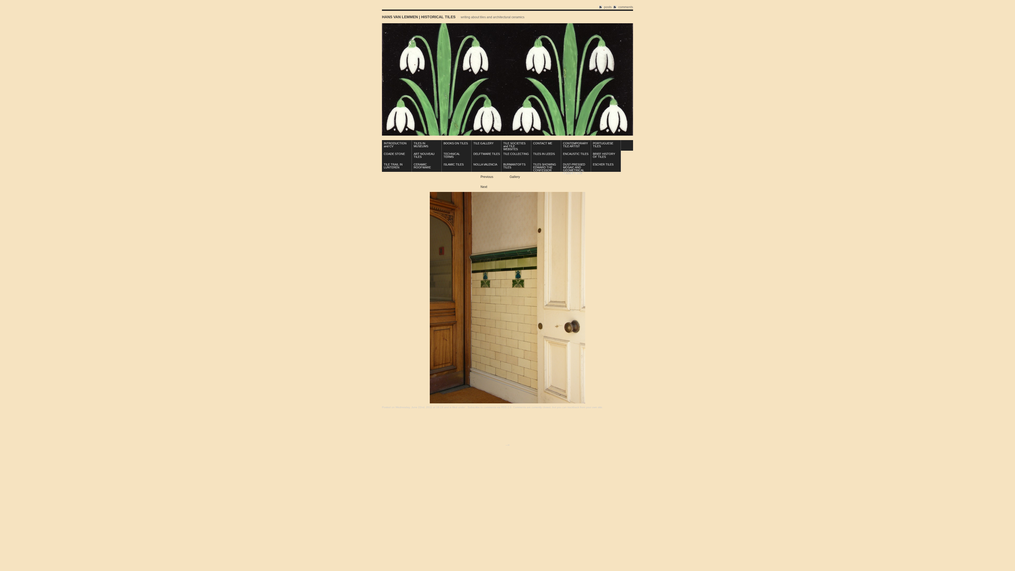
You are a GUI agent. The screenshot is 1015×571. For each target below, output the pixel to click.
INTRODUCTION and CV (395, 145)
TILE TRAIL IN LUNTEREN (393, 166)
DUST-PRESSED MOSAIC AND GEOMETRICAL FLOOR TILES (574, 169)
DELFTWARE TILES (486, 153)
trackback (573, 407)
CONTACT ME (542, 143)
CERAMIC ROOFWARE (422, 166)
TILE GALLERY (483, 143)
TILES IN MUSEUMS (421, 145)
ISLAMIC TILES (454, 164)
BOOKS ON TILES (456, 143)
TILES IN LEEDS (544, 153)
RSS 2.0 (506, 407)
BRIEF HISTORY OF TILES (604, 155)
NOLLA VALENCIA (485, 164)
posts (608, 7)
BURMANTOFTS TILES (514, 166)
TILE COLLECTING (516, 153)
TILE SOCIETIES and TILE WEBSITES (514, 146)
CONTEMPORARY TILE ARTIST (575, 145)
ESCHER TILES (603, 164)
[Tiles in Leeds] (507, 402)
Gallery (515, 177)
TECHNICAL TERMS (452, 155)
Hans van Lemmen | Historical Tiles (418, 17)
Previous (487, 177)
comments (625, 7)
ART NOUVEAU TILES (424, 155)
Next (484, 187)
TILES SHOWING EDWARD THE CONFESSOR (544, 167)
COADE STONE (394, 153)
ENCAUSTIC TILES (575, 153)
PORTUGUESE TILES (603, 145)
